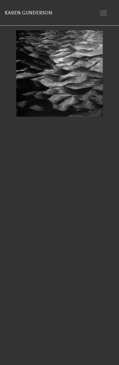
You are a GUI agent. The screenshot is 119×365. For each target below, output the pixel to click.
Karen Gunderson (28, 13)
